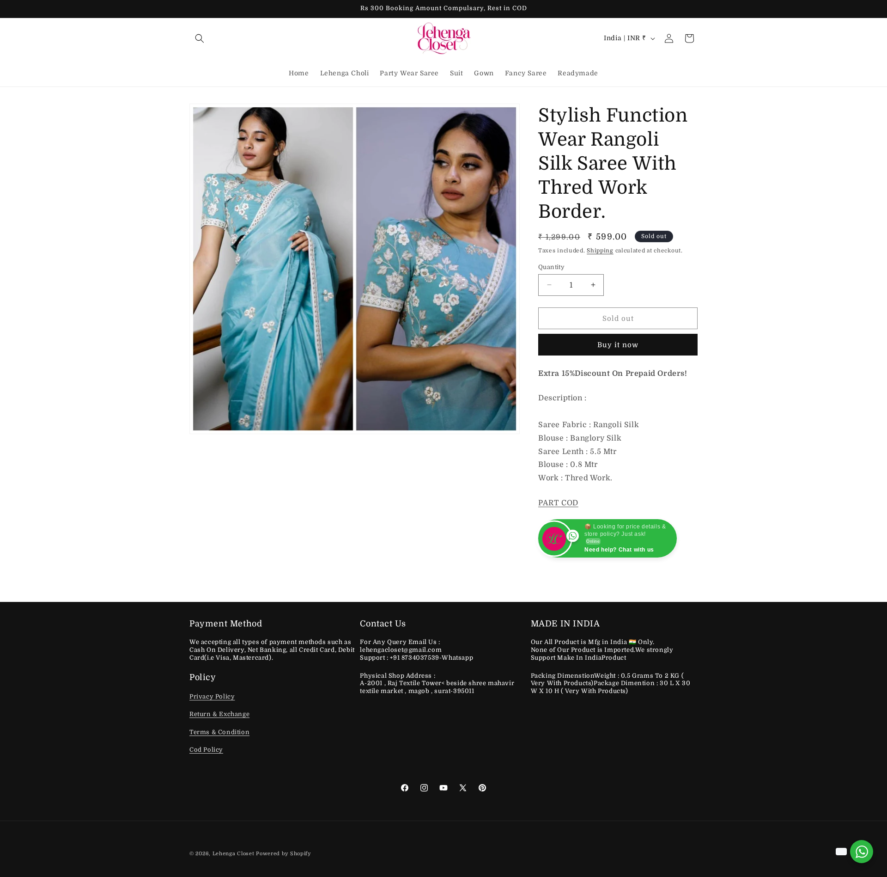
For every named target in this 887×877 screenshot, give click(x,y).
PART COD (558, 503)
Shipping (600, 250)
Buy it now (617, 345)
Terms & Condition (219, 732)
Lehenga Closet (234, 854)
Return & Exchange (219, 714)
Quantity (551, 266)
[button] (199, 38)
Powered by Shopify (283, 854)
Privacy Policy (212, 696)
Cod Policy (206, 750)
